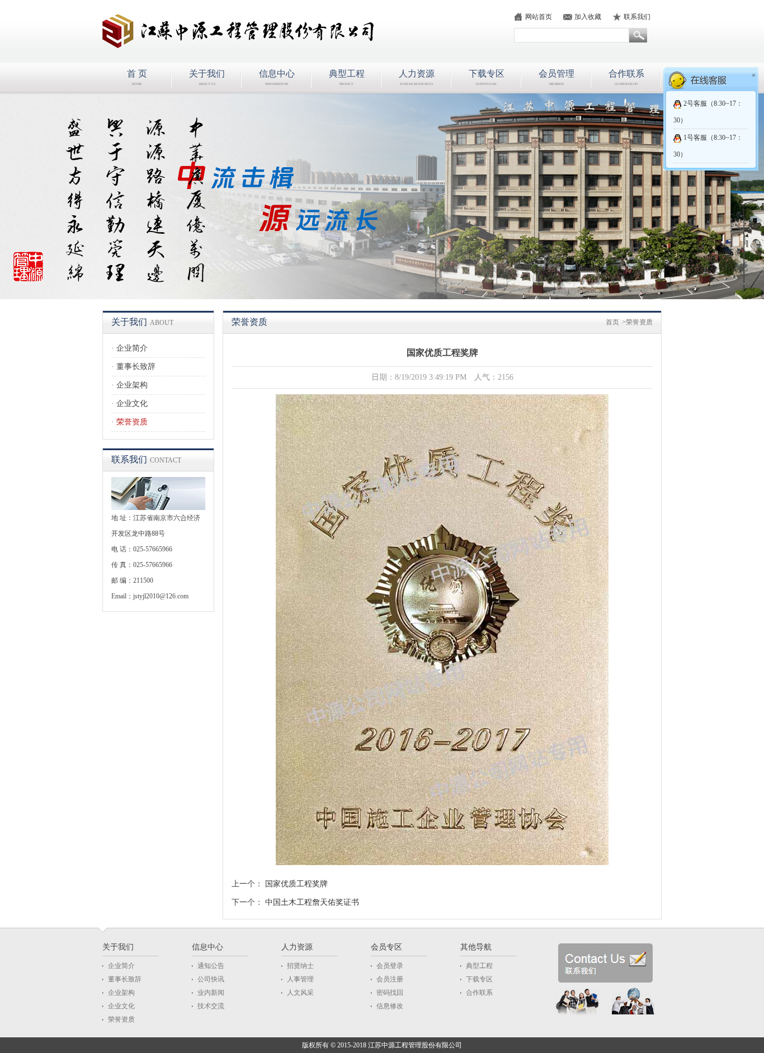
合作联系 (479, 993)
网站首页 (538, 17)
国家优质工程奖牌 (296, 884)
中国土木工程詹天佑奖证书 (312, 902)
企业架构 (132, 385)
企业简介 (132, 348)
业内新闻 (210, 993)
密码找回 (389, 993)
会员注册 (389, 979)
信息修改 (389, 1006)
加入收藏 (587, 17)
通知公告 (210, 966)
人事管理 (300, 979)
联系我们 (637, 17)
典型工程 (479, 966)
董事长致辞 (135, 366)
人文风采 (300, 993)
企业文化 (132, 403)
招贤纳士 (300, 966)
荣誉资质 (132, 422)
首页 (612, 322)
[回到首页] (245, 31)
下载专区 (479, 979)
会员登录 (389, 966)
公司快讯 (210, 979)
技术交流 (210, 1006)
